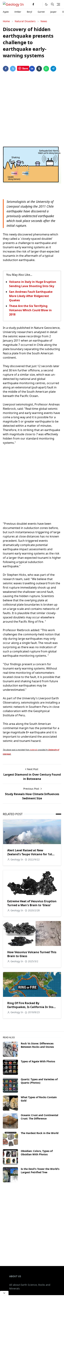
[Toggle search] (52, 4)
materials (34, 749)
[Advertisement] (32, 109)
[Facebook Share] (6, 69)
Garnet (41, 11)
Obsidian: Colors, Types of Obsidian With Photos (37, 1152)
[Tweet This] (13, 69)
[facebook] (33, 4)
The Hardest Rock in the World (39, 1133)
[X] (39, 4)
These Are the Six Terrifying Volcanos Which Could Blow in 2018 (30, 310)
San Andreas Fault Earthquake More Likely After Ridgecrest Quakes (30, 296)
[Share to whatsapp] (46, 69)
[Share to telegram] (53, 69)
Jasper (53, 11)
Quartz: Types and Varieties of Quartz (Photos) (39, 1081)
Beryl (29, 11)
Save (25, 68)
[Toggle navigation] (58, 4)
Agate (6, 11)
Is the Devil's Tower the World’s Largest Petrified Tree (40, 1170)
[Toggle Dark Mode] (46, 4)
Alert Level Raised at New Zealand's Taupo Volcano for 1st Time (29, 854)
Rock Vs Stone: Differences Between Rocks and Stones (37, 1045)
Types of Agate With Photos (38, 1061)
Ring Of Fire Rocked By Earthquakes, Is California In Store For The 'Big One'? (31, 1007)
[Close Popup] (4, 1293)
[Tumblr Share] (39, 69)
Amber (17, 11)
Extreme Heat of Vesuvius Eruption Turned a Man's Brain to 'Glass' (32, 903)
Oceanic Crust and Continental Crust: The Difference (39, 1116)
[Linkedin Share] (32, 69)
